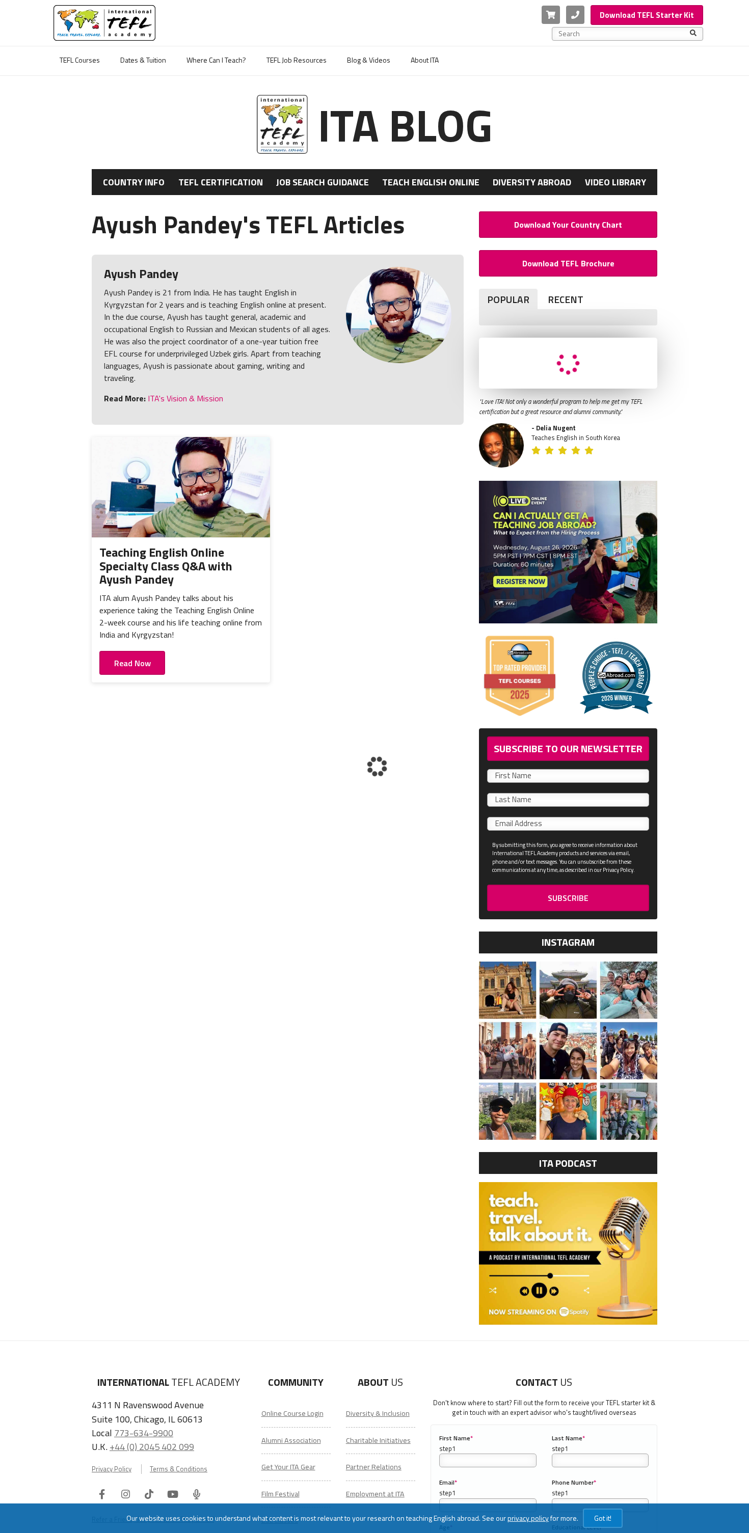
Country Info (134, 182)
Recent (565, 299)
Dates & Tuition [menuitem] (143, 59)
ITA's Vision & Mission (184, 398)
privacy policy (528, 1518)
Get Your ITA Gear (288, 1466)
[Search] (693, 34)
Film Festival (280, 1493)
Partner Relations (374, 1466)
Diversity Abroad (532, 182)
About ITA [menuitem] (425, 59)
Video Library (615, 182)
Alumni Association (291, 1440)
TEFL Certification (220, 182)
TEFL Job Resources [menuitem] (296, 59)
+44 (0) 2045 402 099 (152, 1446)
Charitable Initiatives (378, 1440)
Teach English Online (430, 182)
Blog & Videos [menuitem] (368, 59)
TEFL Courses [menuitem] (80, 59)
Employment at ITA (375, 1493)
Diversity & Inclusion (378, 1413)
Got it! (602, 1518)
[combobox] (624, 34)
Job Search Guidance (322, 182)
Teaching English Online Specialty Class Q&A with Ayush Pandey (165, 565)
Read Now (132, 663)
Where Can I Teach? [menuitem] (216, 59)
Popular (508, 299)
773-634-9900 (143, 1433)
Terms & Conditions (178, 1469)
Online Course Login (292, 1413)
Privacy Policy (111, 1469)
